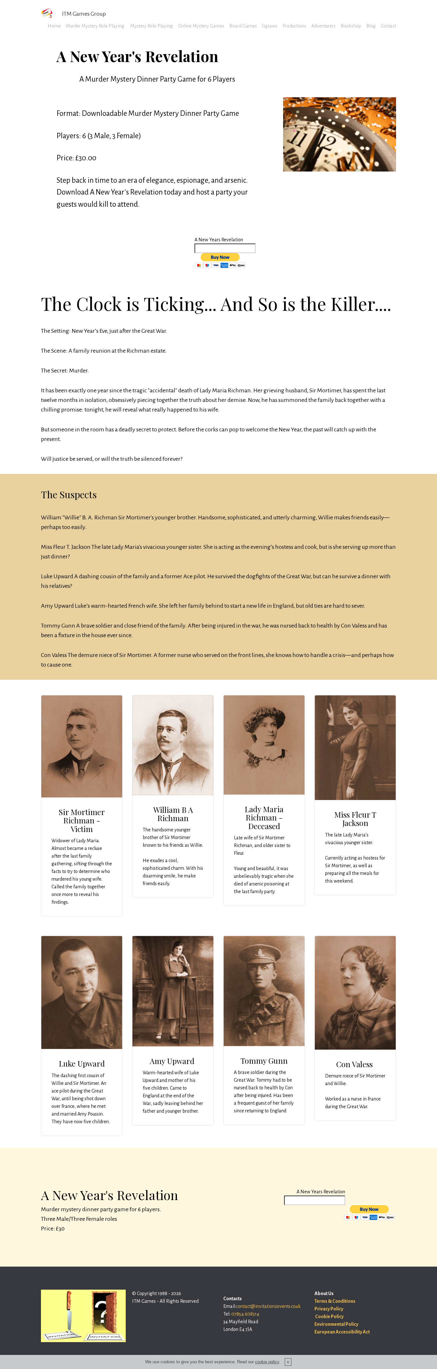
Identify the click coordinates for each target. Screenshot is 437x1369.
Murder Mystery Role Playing (95, 25)
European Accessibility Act (342, 1331)
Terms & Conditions (334, 1301)
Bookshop (351, 25)
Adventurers (323, 25)
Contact (388, 25)
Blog (371, 25)
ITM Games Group (84, 14)
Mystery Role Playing (151, 25)
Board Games (243, 25)
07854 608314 (245, 1314)
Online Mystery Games (201, 25)
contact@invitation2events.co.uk (268, 1306)
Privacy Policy (328, 1308)
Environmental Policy (336, 1324)
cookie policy (267, 1361)
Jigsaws (269, 25)
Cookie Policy (329, 1316)
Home (54, 25)
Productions (294, 25)
